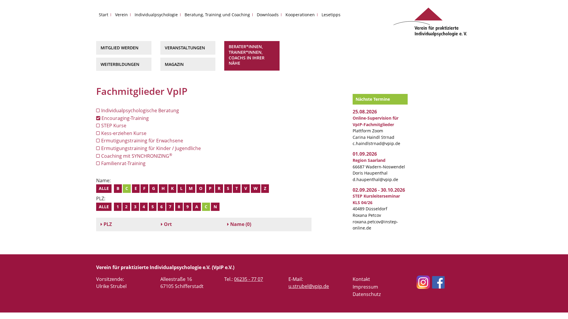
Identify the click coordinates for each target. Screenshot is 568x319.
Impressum (365, 287)
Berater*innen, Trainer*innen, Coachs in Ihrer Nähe (246, 55)
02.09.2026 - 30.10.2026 (379, 190)
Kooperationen (300, 14)
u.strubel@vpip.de (308, 286)
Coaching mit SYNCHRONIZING (136, 155)
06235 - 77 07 (248, 279)
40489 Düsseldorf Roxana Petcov (376, 205)
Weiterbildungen (120, 64)
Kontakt (361, 279)
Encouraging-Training (124, 118)
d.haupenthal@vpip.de (375, 179)
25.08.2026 (365, 111)
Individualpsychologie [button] (156, 14)
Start (103, 14)
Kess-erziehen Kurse (123, 133)
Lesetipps (331, 14)
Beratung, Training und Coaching (217, 14)
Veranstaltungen (185, 48)
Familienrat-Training (123, 163)
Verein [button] (121, 14)
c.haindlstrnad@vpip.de (376, 143)
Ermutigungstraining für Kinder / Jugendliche (150, 148)
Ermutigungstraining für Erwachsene (141, 140)
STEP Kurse (113, 125)
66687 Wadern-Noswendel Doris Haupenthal (379, 166)
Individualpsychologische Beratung (139, 110)
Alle (104, 188)
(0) (240, 224)
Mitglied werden (119, 48)
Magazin (174, 64)
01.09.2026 (365, 154)
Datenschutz (367, 294)
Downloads (268, 14)
